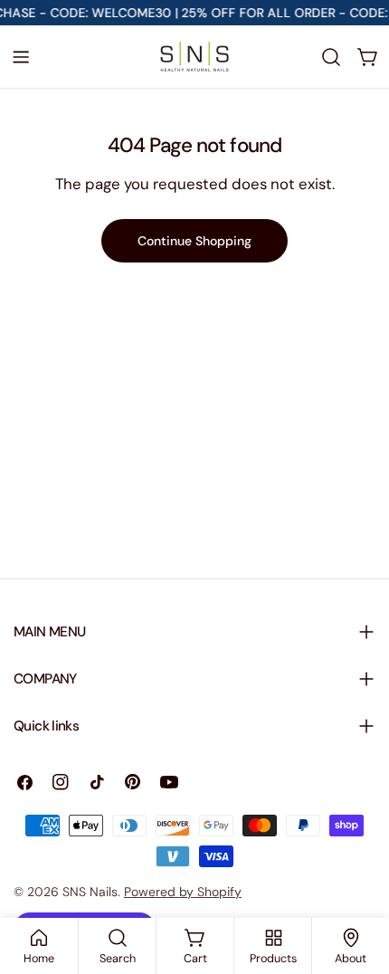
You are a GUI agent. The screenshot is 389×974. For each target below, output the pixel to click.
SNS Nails (90, 891)
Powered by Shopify (183, 891)
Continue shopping (194, 241)
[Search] (331, 57)
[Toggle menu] (21, 57)
